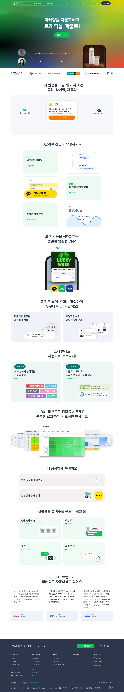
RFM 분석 (55, 658)
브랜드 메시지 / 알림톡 (38, 661)
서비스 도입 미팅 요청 (86, 646)
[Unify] (18, 3)
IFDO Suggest (15, 672)
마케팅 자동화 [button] (38, 3)
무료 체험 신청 (106, 3)
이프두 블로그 (77, 658)
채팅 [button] (67, 3)
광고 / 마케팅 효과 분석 (59, 664)
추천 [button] (59, 3)
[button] (56, 129)
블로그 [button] (75, 3)
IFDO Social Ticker (17, 675)
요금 (83, 3)
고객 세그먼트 (15, 658)
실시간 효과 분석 (15, 664)
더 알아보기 (30, 166)
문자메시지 (35, 658)
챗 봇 (33, 675)
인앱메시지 (14, 661)
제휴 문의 (13, 683)
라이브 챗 (34, 672)
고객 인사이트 (56, 661)
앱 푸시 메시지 (36, 664)
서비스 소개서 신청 (104, 646)
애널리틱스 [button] (50, 3)
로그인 (97, 3)
